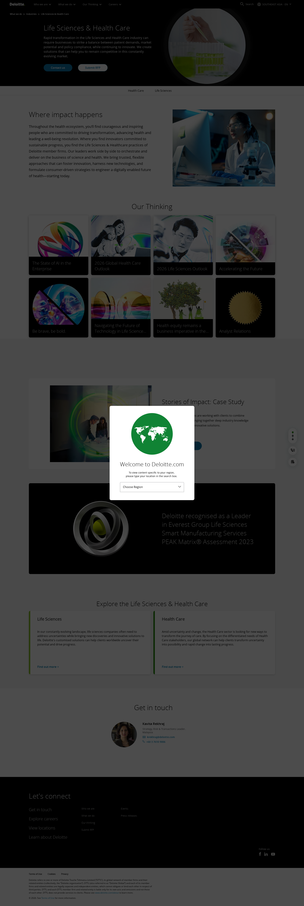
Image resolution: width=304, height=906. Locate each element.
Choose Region (133, 487)
